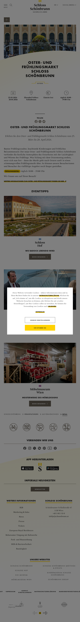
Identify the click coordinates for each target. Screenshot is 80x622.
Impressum (40, 312)
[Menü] (6, 5)
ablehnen (52, 306)
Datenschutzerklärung (49, 295)
